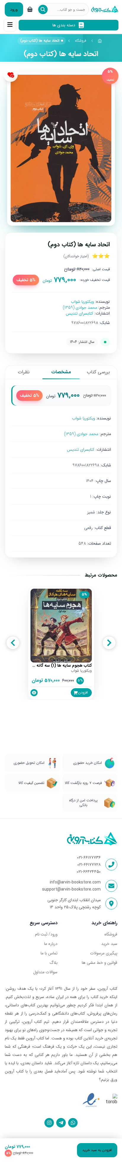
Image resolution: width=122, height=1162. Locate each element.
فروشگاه (80, 40)
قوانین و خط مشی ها (99, 963)
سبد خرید (109, 944)
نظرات (24, 372)
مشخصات (61, 372)
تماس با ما (49, 953)
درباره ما (50, 944)
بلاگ (53, 963)
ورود (14, 9)
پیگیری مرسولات (103, 953)
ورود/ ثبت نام (46, 934)
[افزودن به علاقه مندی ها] (11, 75)
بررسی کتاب (98, 372)
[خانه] (100, 40)
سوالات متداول (45, 972)
